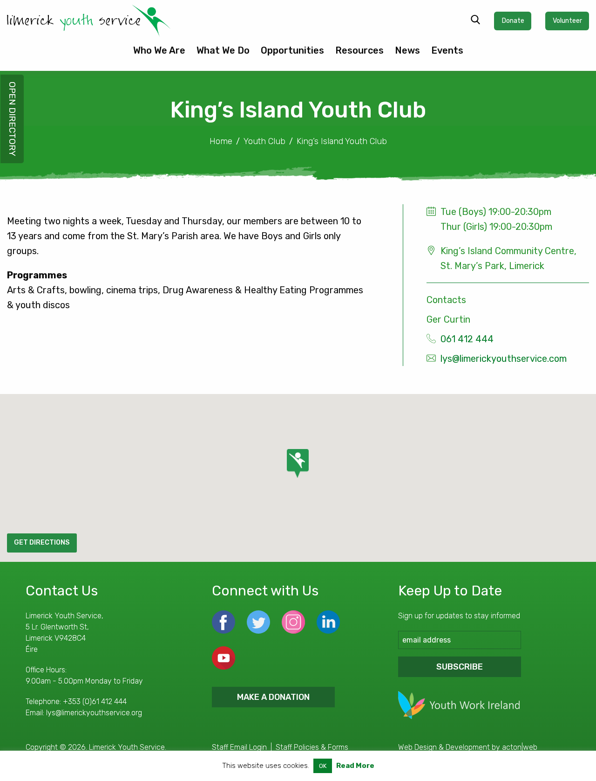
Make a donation (273, 697)
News (407, 50)
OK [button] (322, 765)
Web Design (417, 747)
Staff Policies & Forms (312, 747)
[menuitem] (159, 54)
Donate (512, 21)
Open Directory (12, 119)
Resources (359, 50)
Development (468, 747)
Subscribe (459, 667)
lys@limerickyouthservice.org (94, 712)
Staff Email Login (239, 747)
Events (447, 50)
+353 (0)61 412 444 (95, 701)
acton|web (519, 747)
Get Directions (41, 542)
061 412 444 (467, 339)
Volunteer (567, 21)
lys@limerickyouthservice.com (503, 358)
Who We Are (159, 50)
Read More (355, 765)
